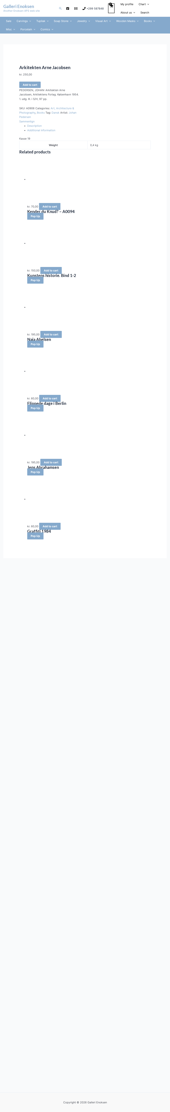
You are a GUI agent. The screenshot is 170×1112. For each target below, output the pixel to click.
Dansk (55, 112)
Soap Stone (61, 21)
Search (144, 12)
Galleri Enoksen (18, 6)
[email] (76, 8)
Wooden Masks (125, 21)
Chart (142, 4)
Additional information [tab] (41, 130)
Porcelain (26, 29)
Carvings (22, 21)
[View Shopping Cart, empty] (111, 8)
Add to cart (30, 84)
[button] (60, 8)
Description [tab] (34, 125)
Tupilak (40, 21)
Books (148, 21)
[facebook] (68, 8)
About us (126, 12)
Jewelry (82, 21)
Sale (8, 21)
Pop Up (35, 216)
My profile (127, 4)
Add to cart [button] (49, 206)
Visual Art (101, 21)
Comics (45, 29)
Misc (9, 29)
